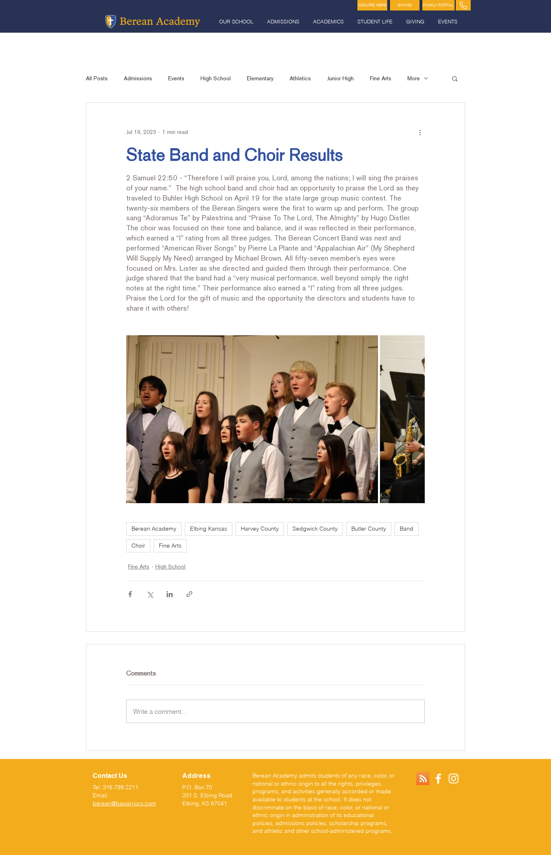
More (413, 78)
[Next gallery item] (415, 419)
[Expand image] (252, 419)
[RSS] (423, 778)
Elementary (260, 78)
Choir (138, 545)
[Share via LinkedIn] (169, 594)
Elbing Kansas (208, 528)
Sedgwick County (315, 528)
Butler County (368, 528)
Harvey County (260, 528)
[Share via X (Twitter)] (150, 594)
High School (215, 78)
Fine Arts (380, 78)
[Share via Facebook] (130, 594)
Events (176, 78)
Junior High (340, 78)
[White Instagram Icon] (453, 778)
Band (406, 528)
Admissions (138, 78)
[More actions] (420, 132)
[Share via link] (189, 594)
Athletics (300, 78)
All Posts (97, 78)
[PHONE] (463, 5)
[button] (237, 21)
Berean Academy (153, 528)
